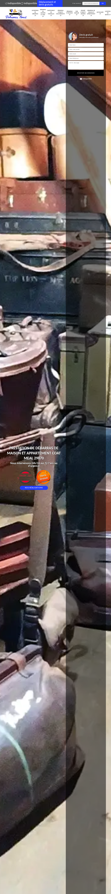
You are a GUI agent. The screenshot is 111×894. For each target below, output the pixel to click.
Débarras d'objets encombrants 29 (60, 13)
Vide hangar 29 (76, 13)
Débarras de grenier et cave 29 (43, 13)
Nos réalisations (34, 488)
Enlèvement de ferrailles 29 (51, 13)
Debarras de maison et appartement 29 (91, 13)
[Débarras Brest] (16, 13)
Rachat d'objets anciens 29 (83, 13)
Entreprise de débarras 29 (35, 13)
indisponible (13, 3)
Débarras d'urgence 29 (69, 13)
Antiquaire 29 (100, 13)
